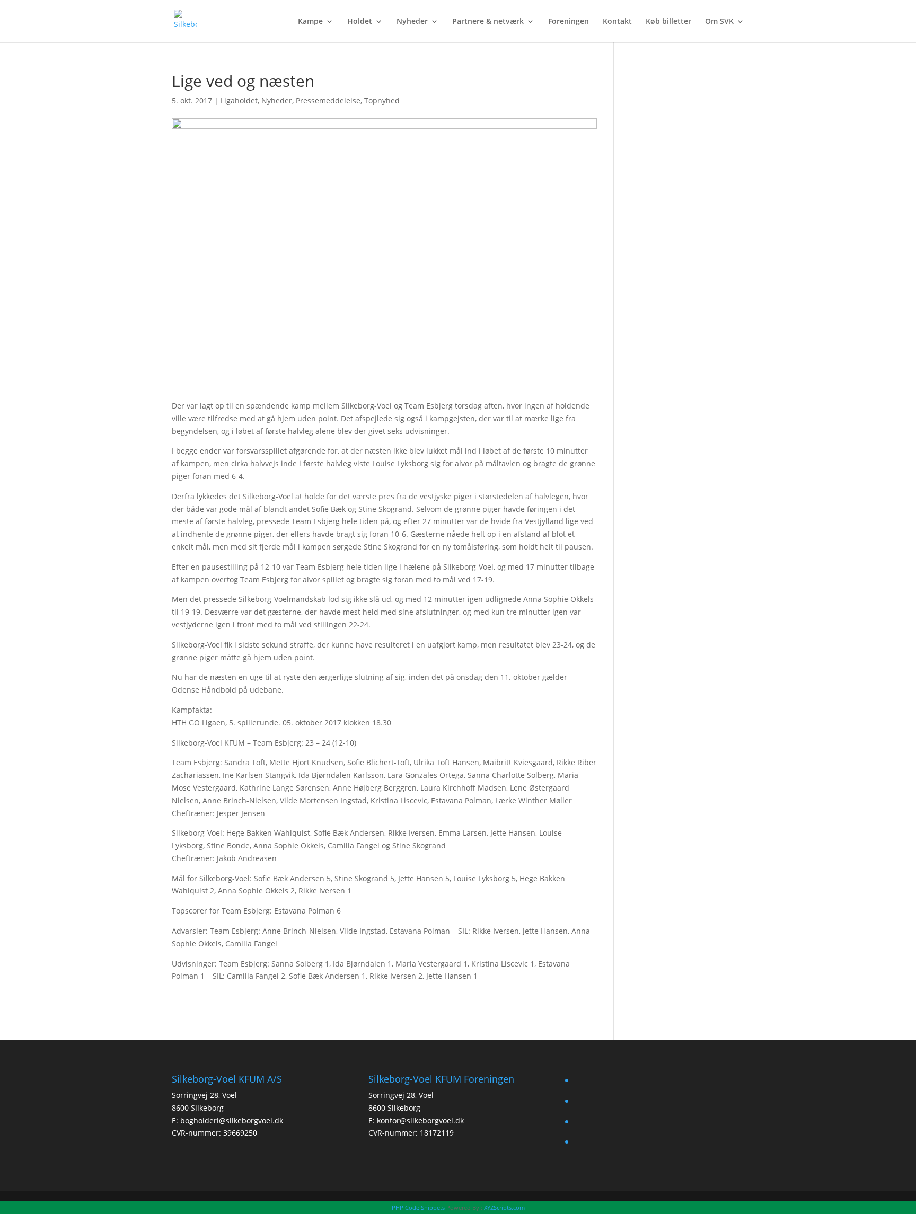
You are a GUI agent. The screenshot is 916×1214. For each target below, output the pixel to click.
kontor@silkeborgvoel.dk (420, 1120)
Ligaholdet (239, 100)
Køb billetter (668, 21)
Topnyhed (382, 100)
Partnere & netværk (488, 21)
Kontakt (617, 21)
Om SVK (719, 21)
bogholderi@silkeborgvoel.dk (231, 1120)
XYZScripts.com (504, 1207)
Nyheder (412, 21)
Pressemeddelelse (328, 100)
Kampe (310, 21)
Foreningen (568, 21)
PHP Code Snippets (418, 1207)
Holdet (359, 21)
